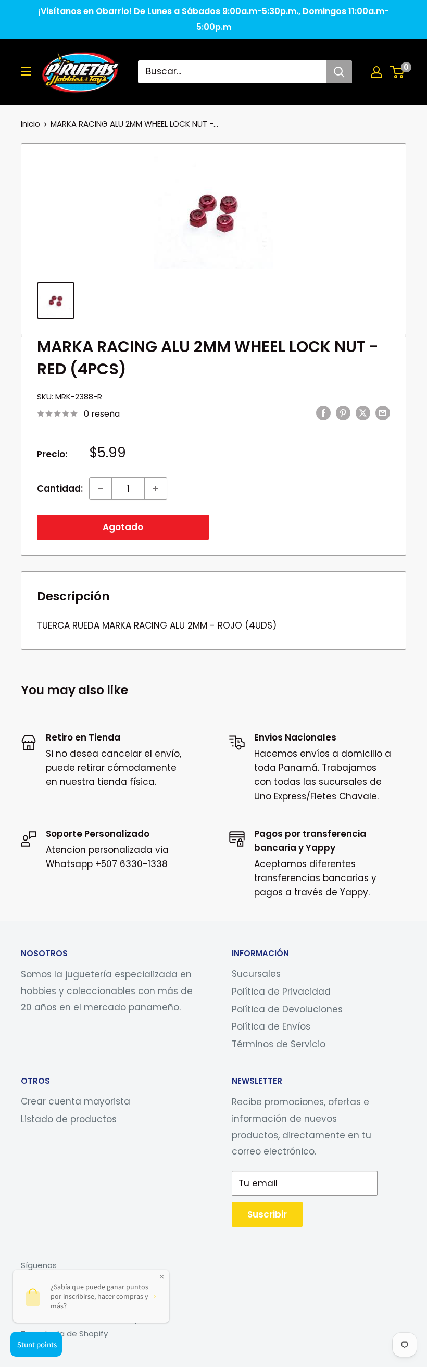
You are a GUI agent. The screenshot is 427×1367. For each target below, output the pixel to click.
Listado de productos (69, 1119)
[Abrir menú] (26, 71)
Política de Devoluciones (287, 1009)
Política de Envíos (271, 1026)
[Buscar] (339, 71)
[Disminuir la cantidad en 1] (100, 488)
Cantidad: (60, 488)
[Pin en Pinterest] (343, 413)
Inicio (30, 123)
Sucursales (256, 974)
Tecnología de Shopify (64, 1333)
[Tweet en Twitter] (363, 413)
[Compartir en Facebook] (323, 413)
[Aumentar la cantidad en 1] (156, 488)
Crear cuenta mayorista (75, 1101)
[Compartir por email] (382, 413)
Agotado (123, 527)
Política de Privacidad (281, 991)
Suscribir (267, 1214)
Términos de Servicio (278, 1044)
